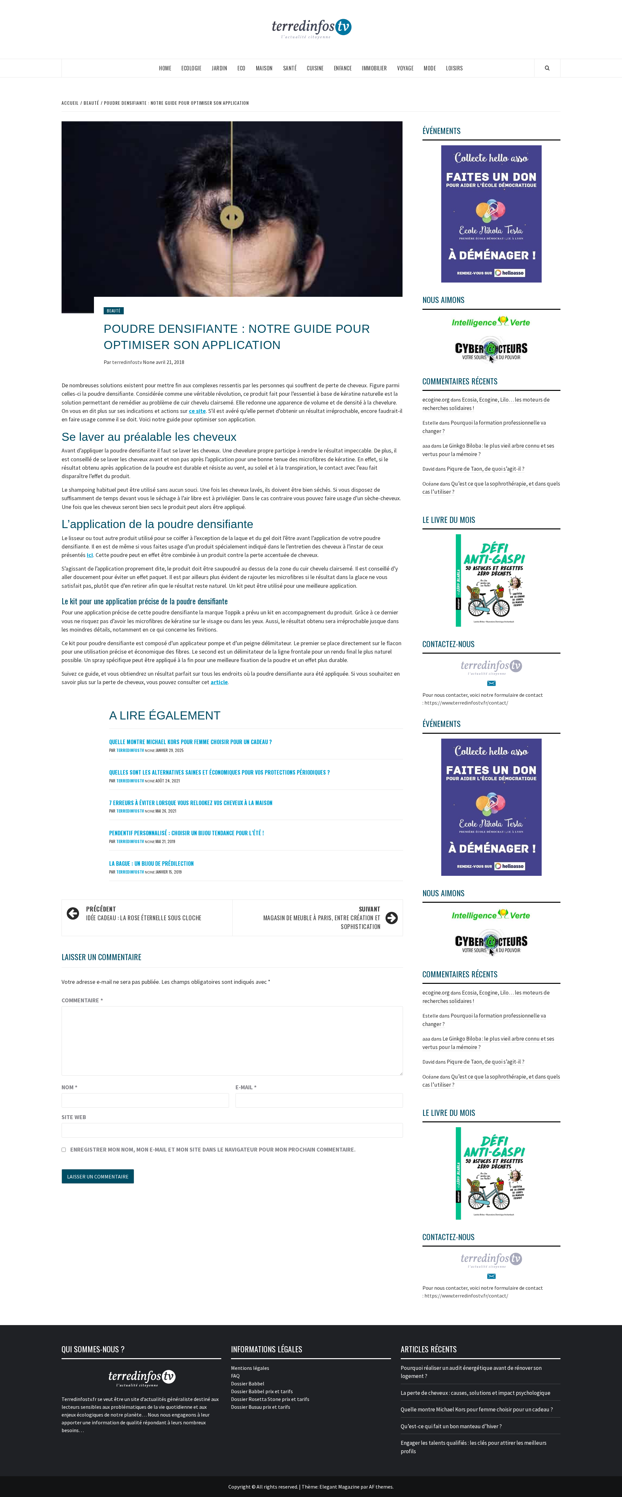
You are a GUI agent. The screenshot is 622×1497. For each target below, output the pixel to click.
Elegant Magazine (339, 1486)
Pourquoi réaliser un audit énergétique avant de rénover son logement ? (471, 1372)
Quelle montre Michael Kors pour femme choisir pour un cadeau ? (190, 742)
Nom (69, 1087)
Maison (264, 68)
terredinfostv (127, 362)
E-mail (246, 1087)
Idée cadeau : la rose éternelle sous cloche (144, 913)
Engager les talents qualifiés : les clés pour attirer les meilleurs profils (474, 1447)
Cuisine (315, 68)
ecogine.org (436, 399)
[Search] (547, 68)
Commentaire (82, 1000)
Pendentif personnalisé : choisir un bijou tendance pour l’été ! (186, 833)
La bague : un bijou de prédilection (151, 863)
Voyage (405, 68)
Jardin (219, 68)
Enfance (343, 68)
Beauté (114, 310)
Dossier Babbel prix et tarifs (262, 1391)
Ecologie (191, 68)
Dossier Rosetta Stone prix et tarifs (270, 1399)
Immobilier (374, 68)
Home (165, 68)
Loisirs (454, 68)
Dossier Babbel (247, 1383)
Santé (290, 68)
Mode (430, 68)
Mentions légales (250, 1368)
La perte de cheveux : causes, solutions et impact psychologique (475, 1392)
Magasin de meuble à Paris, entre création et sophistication (322, 918)
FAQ (235, 1375)
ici (90, 555)
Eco (241, 68)
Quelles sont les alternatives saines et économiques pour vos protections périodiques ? (219, 772)
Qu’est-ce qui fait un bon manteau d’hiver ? (451, 1426)
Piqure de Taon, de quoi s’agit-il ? (485, 468)
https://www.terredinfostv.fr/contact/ (466, 702)
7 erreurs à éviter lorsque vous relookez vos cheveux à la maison (190, 803)
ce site (197, 411)
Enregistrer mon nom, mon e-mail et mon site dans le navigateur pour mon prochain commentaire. (213, 1149)
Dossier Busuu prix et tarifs (260, 1407)
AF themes (381, 1486)
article (219, 682)
